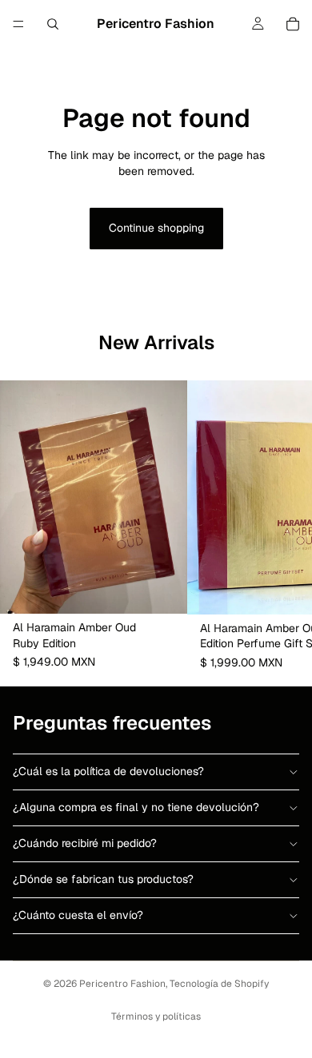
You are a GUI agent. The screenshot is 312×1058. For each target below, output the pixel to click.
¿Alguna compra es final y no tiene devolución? (136, 807)
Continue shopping (156, 228)
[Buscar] (52, 24)
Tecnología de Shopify (219, 983)
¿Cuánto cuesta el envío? (78, 915)
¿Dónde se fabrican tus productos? (103, 879)
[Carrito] (292, 24)
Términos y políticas (156, 1016)
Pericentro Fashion (122, 983)
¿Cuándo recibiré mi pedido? (85, 843)
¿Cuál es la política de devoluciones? (108, 771)
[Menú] (18, 24)
